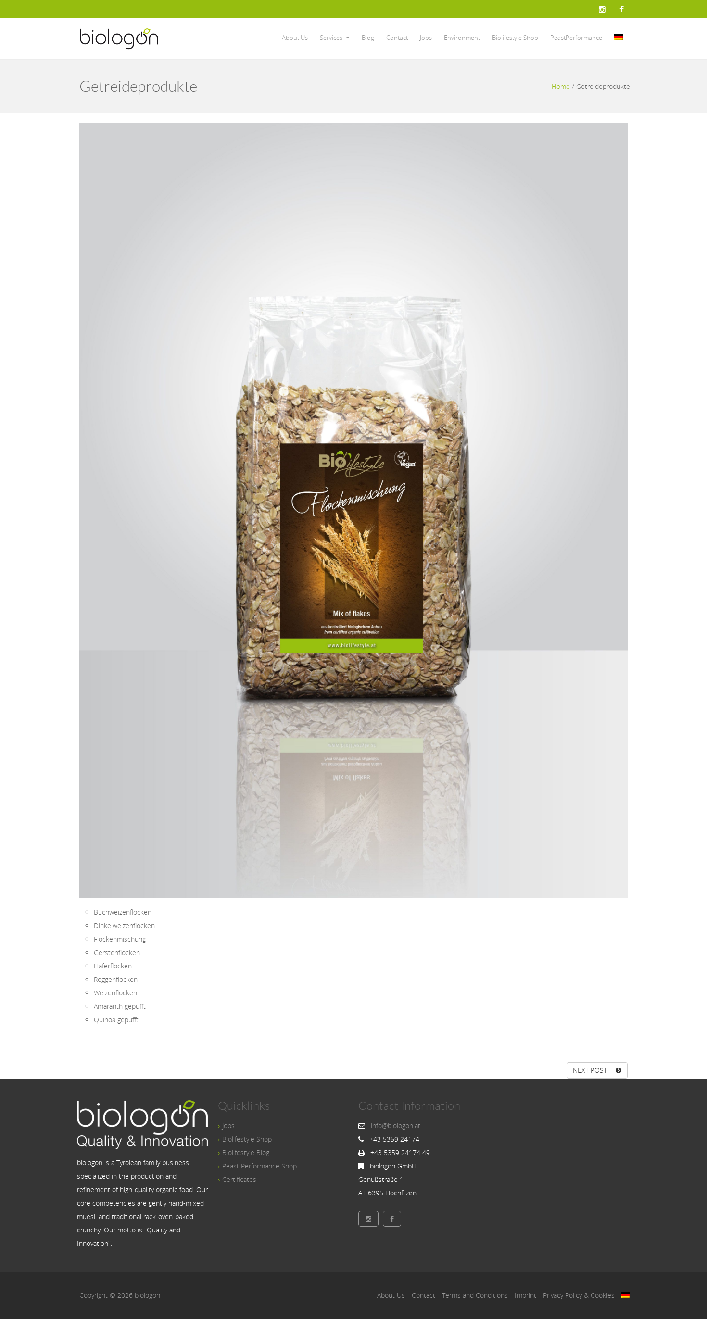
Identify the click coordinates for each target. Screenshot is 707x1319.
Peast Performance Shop (259, 1165)
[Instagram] (602, 9)
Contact (397, 37)
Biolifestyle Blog (245, 1152)
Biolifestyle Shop (515, 37)
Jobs (426, 37)
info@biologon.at (395, 1125)
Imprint (525, 1295)
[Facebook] (622, 9)
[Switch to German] (618, 37)
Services (331, 37)
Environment (462, 37)
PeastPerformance (576, 37)
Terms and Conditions (475, 1295)
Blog (368, 37)
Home (561, 86)
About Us (295, 37)
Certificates (239, 1179)
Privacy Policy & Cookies (579, 1295)
